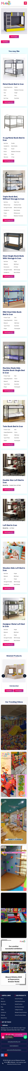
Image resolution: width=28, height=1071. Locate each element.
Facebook (2, 1055)
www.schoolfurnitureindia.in (14, 1050)
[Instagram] (14, 727)
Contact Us (3, 1012)
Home (2, 998)
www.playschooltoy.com (14, 1042)
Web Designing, (19, 1062)
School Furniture (19, 998)
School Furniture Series (20, 1015)
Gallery (2, 1009)
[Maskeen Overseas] (6, 3)
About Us (3, 1001)
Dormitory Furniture (19, 1007)
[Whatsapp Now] (25, 1037)
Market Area (4, 1018)
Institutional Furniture (20, 1001)
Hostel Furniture (18, 1004)
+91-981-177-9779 (14, 1035)
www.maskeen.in (14, 1046)
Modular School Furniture (21, 1012)
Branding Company (17, 1064)
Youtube (5, 1055)
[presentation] (3, 676)
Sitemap (3, 1015)
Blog (2, 1007)
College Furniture (19, 1009)
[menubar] (25, 3)
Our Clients (3, 1004)
